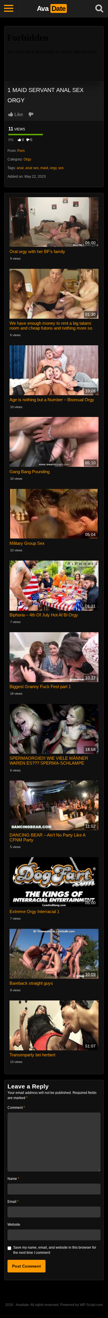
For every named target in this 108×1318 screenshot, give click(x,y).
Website (13, 1225)
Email (13, 1202)
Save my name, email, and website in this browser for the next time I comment (54, 1250)
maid (44, 168)
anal (20, 168)
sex (61, 168)
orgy (53, 168)
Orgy (27, 159)
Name (13, 1179)
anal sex (32, 168)
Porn (21, 151)
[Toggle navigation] (8, 8)
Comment (16, 1108)
